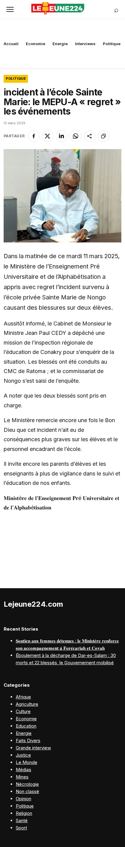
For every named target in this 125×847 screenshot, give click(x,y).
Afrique (23, 697)
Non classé (27, 791)
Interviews (85, 43)
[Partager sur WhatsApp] (75, 136)
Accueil (11, 43)
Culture (23, 711)
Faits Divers (28, 740)
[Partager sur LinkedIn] (61, 136)
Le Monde (26, 762)
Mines (22, 777)
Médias (23, 769)
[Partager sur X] (47, 136)
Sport (21, 828)
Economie (35, 43)
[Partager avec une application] (89, 136)
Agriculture (27, 704)
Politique (111, 43)
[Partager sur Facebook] (33, 136)
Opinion (23, 799)
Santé (22, 820)
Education (26, 726)
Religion (24, 813)
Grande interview (33, 748)
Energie (60, 43)
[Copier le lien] (103, 136)
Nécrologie (27, 784)
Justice (23, 755)
